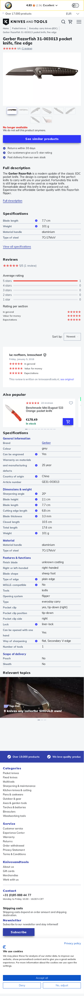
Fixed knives (10, 777)
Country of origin (13, 476)
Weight (7, 226)
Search (63, 22)
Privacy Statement (14, 849)
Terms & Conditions (14, 854)
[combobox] (72, 337)
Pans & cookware (13, 794)
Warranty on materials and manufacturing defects (17, 465)
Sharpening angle (14, 493)
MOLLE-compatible (14, 584)
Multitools (8, 781)
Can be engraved (13, 454)
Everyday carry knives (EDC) (43, 28)
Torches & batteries (14, 807)
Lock (6, 624)
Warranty (9, 837)
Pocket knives (19, 28)
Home (6, 28)
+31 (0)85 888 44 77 (17, 895)
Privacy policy (72, 943)
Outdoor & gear (12, 798)
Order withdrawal (13, 845)
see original (67, 379)
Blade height (10, 499)
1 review (27, 48)
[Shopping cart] (70, 22)
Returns (7, 841)
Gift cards (8, 871)
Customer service (13, 828)
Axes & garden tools (15, 803)
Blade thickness (12, 516)
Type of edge (11, 579)
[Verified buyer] (45, 355)
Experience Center (14, 832)
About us (8, 866)
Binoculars (9, 811)
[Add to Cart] (68, 421)
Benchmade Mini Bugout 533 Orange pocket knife (44, 409)
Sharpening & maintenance (19, 785)
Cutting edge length (15, 510)
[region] (42, 88)
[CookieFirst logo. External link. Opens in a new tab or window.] (4, 947)
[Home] (25, 21)
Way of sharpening (15, 641)
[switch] (75, 5)
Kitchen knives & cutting (17, 790)
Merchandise (10, 875)
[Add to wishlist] (71, 403)
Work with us (11, 879)
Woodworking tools (14, 815)
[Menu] (78, 22)
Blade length (10, 220)
